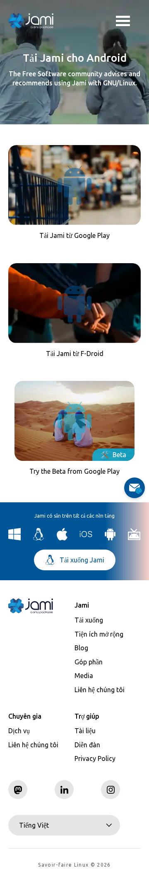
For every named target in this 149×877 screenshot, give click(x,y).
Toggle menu (128, 20)
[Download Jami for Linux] (38, 538)
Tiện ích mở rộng (98, 634)
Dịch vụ (19, 730)
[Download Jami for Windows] (14, 538)
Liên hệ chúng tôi (99, 689)
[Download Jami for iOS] (86, 538)
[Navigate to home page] (31, 20)
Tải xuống (88, 620)
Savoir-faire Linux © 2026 (74, 864)
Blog (81, 648)
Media (83, 675)
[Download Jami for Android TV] (134, 538)
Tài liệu (85, 730)
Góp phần (88, 662)
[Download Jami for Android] (110, 538)
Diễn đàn (87, 745)
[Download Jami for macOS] (62, 538)
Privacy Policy (94, 758)
